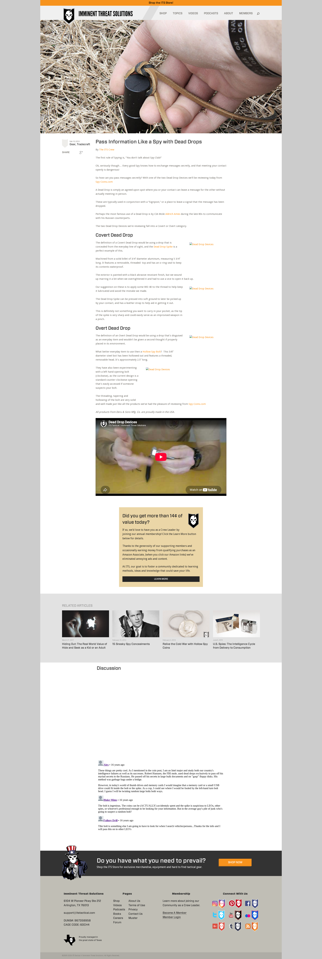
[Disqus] (161, 714)
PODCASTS (211, 13)
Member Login (172, 917)
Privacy (133, 909)
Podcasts (119, 909)
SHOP (163, 13)
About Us (134, 901)
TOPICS (177, 13)
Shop (116, 901)
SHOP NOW (235, 862)
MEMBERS (246, 13)
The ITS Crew (106, 149)
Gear (72, 144)
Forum (117, 922)
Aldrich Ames (172, 213)
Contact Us (135, 914)
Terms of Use (136, 905)
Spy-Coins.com (104, 181)
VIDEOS (193, 13)
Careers (118, 918)
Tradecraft (83, 144)
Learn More (161, 579)
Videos (117, 905)
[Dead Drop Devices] (207, 257)
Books (117, 914)
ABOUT (228, 13)
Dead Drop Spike (163, 246)
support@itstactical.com (79, 913)
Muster (133, 918)
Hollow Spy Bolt (152, 351)
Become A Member (174, 913)
